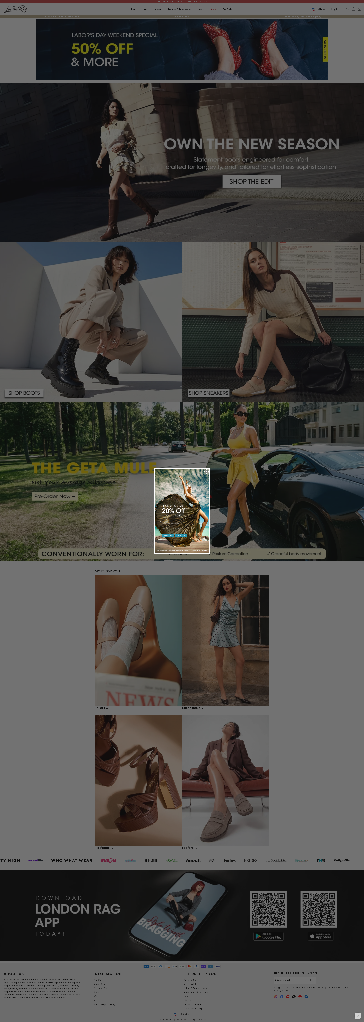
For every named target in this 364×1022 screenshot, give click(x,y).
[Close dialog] (206, 471)
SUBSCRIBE (168, 535)
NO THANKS (181, 535)
